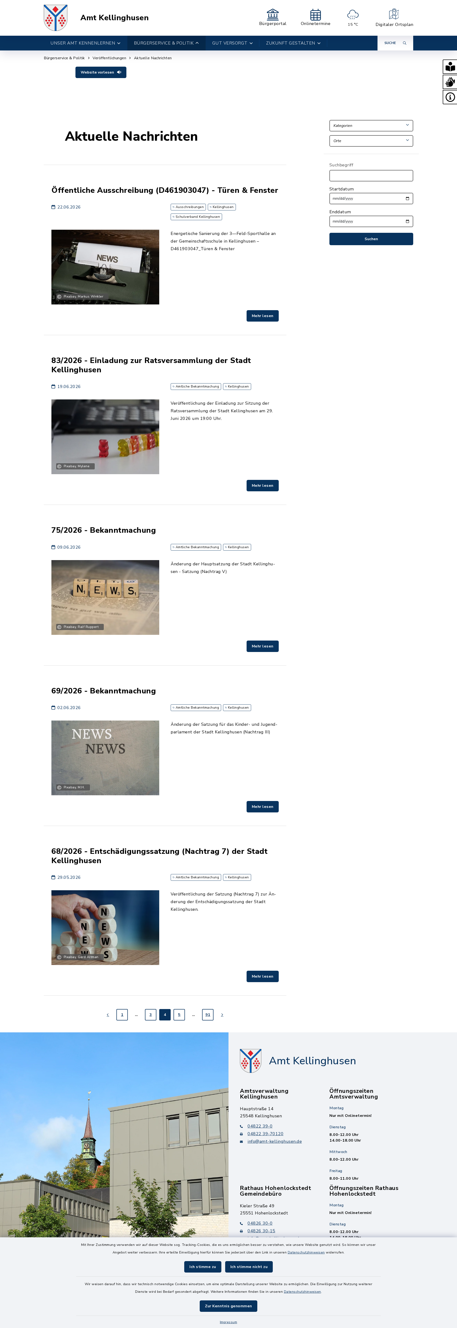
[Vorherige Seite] (108, 1014)
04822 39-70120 (265, 1134)
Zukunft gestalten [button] (290, 43)
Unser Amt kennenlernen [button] (82, 43)
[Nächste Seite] (222, 1014)
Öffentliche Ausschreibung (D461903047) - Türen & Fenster (164, 190)
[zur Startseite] (55, 17)
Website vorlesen (98, 72)
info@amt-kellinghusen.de (275, 1141)
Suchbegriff (341, 165)
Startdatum (341, 189)
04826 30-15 (261, 1231)
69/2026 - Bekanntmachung (103, 691)
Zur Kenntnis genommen (228, 1306)
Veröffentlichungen (109, 58)
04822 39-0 (260, 1126)
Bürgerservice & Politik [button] (164, 43)
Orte (337, 141)
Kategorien (342, 125)
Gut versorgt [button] (230, 43)
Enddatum (340, 212)
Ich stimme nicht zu (249, 1266)
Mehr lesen (262, 315)
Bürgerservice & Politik (64, 58)
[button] (450, 67)
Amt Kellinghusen (114, 17)
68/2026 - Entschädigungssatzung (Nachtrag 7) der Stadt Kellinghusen (159, 855)
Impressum (228, 1322)
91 (207, 1014)
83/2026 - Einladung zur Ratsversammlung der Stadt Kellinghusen (151, 365)
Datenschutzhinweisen (306, 1252)
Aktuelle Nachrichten (153, 58)
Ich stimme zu (202, 1266)
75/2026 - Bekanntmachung (103, 530)
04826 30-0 (260, 1223)
